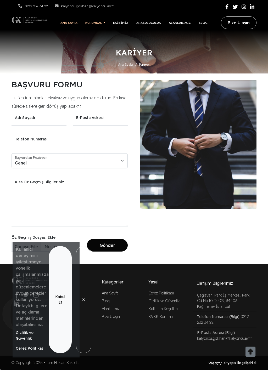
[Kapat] (83, 299)
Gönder (107, 245)
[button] (95, 22)
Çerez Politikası (30, 348)
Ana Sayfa (125, 64)
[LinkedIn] (252, 7)
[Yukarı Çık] (250, 354)
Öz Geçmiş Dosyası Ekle (33, 237)
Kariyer (144, 64)
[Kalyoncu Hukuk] (29, 19)
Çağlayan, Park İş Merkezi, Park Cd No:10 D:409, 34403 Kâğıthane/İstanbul (223, 301)
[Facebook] (227, 7)
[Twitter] (235, 7)
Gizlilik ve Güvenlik (25, 335)
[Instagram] (243, 7)
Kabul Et (60, 299)
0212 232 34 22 (36, 6)
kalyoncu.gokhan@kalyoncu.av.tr (87, 6)
